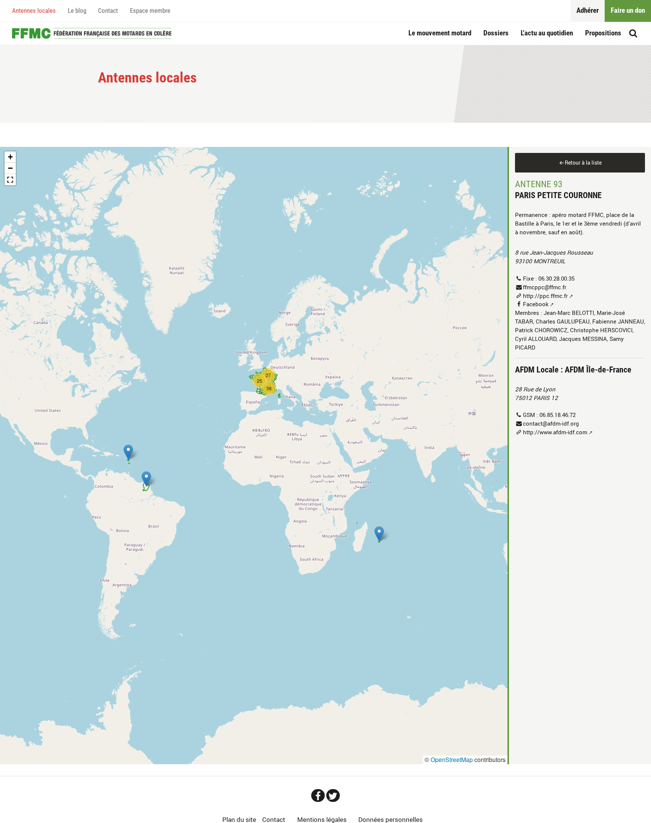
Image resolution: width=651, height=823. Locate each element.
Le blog (77, 10)
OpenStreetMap (452, 759)
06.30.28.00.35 (556, 278)
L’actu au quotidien (547, 33)
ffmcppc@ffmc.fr (544, 287)
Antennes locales (34, 10)
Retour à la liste (583, 162)
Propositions (603, 33)
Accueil (92, 33)
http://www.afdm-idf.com (555, 432)
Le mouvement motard (439, 33)
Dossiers (496, 33)
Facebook (536, 304)
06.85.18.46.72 (557, 414)
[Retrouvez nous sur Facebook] (318, 795)
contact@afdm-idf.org (551, 423)
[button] (379, 534)
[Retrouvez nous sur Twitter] (333, 795)
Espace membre (150, 10)
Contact (108, 10)
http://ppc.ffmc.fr (545, 295)
